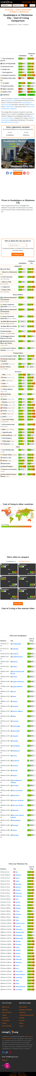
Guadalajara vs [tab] (11, 561)
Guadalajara (13, 12)
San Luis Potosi (6, 1012)
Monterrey (22, 1012)
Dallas (21, 1023)
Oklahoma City (24, 12)
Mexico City (5, 1007)
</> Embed (17, 173)
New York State (7, 1026)
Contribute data (18, 254)
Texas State (5, 1020)
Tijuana (4, 1015)
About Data (12, 1075)
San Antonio (23, 1007)
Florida (4, 1023)
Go (26, 5)
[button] (7, 173)
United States (26, 10)
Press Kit (4, 1060)
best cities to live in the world (9, 122)
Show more (18, 604)
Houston (21, 1020)
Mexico (18, 10)
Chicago (21, 1018)
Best (33, 2)
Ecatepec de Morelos (25, 1010)
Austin (21, 1026)
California (5, 1018)
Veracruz (4, 1010)
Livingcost (26, 25)
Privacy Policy (22, 1075)
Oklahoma (26, 135)
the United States (9, 107)
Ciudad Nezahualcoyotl (26, 1015)
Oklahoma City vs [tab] (24, 561)
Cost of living (26, 2)
